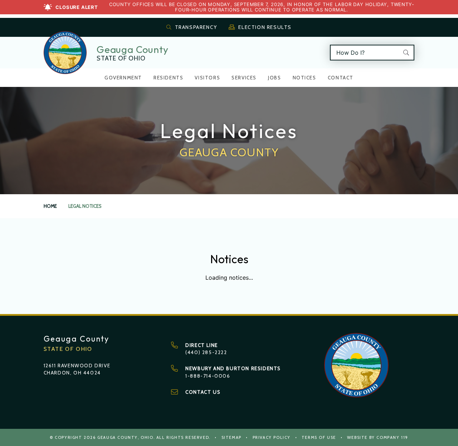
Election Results (265, 27)
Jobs (274, 77)
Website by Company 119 (377, 437)
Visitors (207, 77)
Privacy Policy (272, 437)
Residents (168, 77)
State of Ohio (121, 58)
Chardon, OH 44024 (72, 373)
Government (123, 77)
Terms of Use (319, 437)
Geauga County (132, 49)
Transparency (196, 27)
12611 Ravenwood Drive (77, 365)
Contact (341, 77)
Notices (304, 77)
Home (50, 206)
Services (244, 77)
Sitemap (231, 437)
